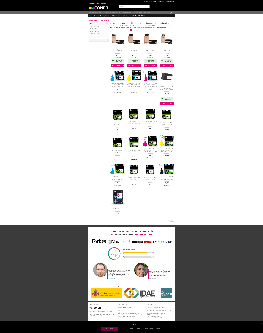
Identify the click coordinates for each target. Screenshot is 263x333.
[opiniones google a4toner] (131, 244)
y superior (94, 35)
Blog (119, 310)
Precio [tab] (91, 23)
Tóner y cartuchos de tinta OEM (125, 309)
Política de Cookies (104, 286)
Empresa (172, 286)
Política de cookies (163, 324)
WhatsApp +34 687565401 (153, 309)
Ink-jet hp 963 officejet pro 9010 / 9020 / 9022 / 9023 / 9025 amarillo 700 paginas (134, 84)
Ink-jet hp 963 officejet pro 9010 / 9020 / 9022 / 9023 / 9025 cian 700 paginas (117, 84)
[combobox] (134, 6)
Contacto (166, 286)
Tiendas (154, 286)
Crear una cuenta (170, 1)
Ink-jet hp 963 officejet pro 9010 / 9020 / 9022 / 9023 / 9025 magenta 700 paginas (150, 84)
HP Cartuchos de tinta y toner (119, 15)
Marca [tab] (91, 40)
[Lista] (133, 30)
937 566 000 (146, 1)
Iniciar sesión (161, 1)
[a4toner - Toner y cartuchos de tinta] (98, 7)
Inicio (90, 15)
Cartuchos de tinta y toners (101, 15)
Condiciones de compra (115, 286)
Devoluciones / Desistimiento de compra (130, 286)
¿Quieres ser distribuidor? (145, 286)
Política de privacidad (93, 286)
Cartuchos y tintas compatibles (124, 307)
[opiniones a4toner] (111, 279)
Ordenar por (112, 30)
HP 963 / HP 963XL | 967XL (137, 15)
